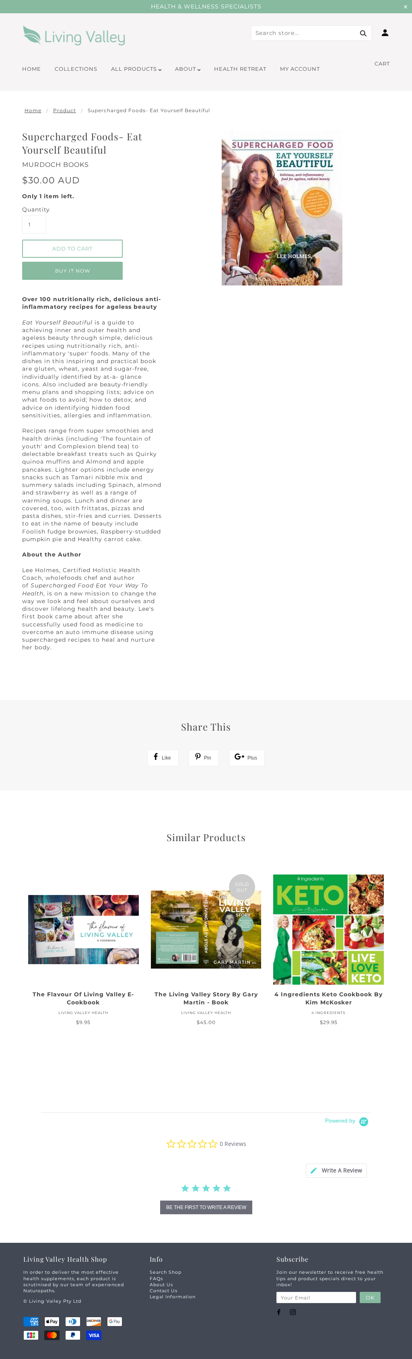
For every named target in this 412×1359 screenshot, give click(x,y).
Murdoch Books (55, 164)
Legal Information (173, 1296)
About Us (161, 1284)
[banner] (74, 35)
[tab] (336, 1171)
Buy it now (72, 271)
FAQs (156, 1278)
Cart (382, 63)
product (64, 110)
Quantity (34, 209)
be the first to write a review (206, 1207)
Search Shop (165, 1272)
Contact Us (163, 1290)
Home (33, 110)
